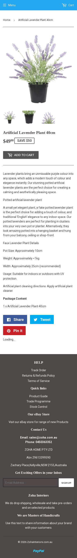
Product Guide (38, 396)
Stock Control (38, 406)
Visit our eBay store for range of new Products (38, 422)
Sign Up (66, 482)
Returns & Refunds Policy (38, 375)
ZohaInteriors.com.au (39, 542)
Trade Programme (38, 401)
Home (6, 19)
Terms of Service (39, 381)
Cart (71, 5)
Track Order (38, 370)
